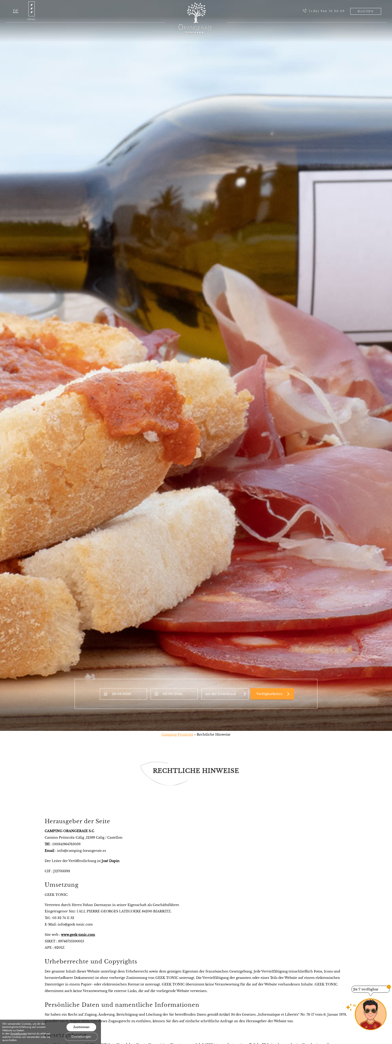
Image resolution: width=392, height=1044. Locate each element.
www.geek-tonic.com (78, 935)
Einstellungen (18, 1033)
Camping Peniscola (177, 734)
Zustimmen (81, 1027)
